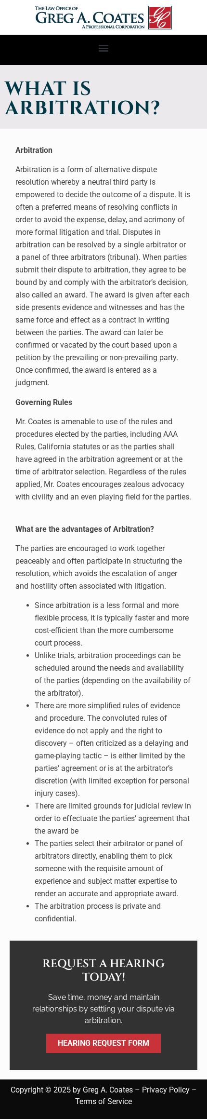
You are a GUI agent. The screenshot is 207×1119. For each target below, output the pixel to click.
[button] (104, 47)
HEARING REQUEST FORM (103, 1043)
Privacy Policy (166, 1089)
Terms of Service (103, 1101)
